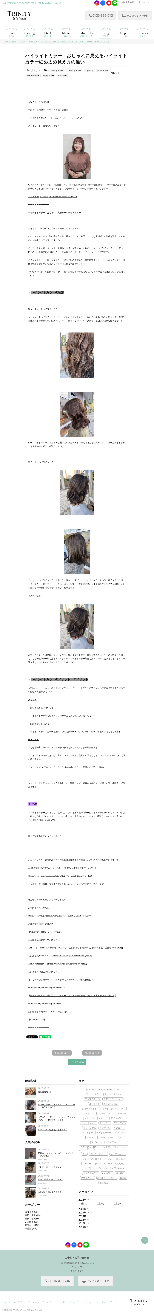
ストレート (89, 1118)
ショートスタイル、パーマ (113, 1108)
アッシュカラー (93, 1094)
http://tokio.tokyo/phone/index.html (103, 1089)
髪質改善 (104, 1183)
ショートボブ (103, 1113)
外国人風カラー (33, 76)
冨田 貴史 (30, 1215)
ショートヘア (87, 1113)
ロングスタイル (100, 1168)
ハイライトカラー (56, 71)
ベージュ (90, 1137)
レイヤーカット (118, 1154)
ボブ (119, 1137)
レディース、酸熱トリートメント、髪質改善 (104, 1159)
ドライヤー (105, 1123)
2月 (99, 1203)
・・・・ (52, 196)
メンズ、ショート (98, 1154)
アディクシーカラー (112, 1099)
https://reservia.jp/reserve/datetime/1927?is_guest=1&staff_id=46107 (61, 876)
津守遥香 (29, 1212)
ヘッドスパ (120, 1132)
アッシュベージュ (113, 1094)
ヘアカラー (62, 76)
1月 (115, 1203)
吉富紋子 (29, 1222)
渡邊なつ (35, 70)
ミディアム (111, 1142)
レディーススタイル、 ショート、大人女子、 (103, 1163)
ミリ (84, 1154)
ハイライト (89, 71)
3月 (82, 1203)
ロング (86, 1168)
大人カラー (107, 1173)
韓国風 (123, 1178)
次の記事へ (91, 1053)
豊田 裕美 (30, 1218)
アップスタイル (92, 1099)
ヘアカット (119, 1128)
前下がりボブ (118, 1168)
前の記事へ (63, 1053)
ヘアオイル (105, 1128)
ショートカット (89, 1108)
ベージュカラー (106, 1137)
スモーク (103, 1118)
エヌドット (94, 1104)
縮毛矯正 (120, 1173)
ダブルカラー (102, 71)
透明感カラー (48, 76)
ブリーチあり (120, 1123)
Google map (87, 1263)
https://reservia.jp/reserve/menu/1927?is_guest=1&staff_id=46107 (59, 916)
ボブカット (96, 1142)
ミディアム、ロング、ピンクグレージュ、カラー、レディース (102, 1148)
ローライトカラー (74, 71)
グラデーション (110, 1104)
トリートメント (88, 1123)
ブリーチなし (89, 1128)
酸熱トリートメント (106, 1178)
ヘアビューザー (103, 1132)
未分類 (28, 1228)
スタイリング (120, 1113)
